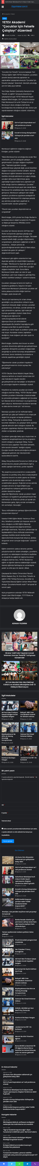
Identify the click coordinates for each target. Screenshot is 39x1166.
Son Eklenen (19, 850)
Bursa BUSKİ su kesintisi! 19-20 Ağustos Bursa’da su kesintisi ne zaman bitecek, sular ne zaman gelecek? (25, 1049)
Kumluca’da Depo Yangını (8, 759)
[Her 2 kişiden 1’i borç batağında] (8, 952)
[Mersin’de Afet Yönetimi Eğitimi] (8, 1039)
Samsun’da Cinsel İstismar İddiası (27, 735)
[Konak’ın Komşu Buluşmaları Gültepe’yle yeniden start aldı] (7, 135)
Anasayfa (6, 14)
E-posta (5, 813)
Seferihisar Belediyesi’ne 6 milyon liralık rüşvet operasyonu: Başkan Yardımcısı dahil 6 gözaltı (25, 880)
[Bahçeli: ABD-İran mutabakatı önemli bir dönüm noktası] (28, 705)
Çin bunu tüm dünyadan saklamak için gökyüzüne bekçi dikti (24, 859)
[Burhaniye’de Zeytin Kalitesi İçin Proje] (8, 972)
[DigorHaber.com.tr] (19, 6)
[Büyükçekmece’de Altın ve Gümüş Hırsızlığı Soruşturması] (10, 727)
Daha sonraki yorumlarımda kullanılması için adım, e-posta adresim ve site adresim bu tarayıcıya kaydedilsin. (19, 832)
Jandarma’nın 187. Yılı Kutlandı (28, 759)
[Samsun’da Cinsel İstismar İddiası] (28, 727)
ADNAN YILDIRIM (10, 35)
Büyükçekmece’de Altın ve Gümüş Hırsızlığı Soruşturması (8, 737)
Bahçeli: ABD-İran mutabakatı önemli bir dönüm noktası (27, 714)
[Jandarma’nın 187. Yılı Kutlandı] (28, 751)
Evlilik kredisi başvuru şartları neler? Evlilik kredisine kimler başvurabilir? (23, 902)
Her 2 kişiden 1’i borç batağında (22, 950)
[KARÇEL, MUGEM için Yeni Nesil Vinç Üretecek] (8, 1011)
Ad (3, 805)
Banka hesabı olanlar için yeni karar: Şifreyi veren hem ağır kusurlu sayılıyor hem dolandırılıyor (26, 923)
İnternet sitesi (6, 821)
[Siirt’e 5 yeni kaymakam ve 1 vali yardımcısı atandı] (7, 125)
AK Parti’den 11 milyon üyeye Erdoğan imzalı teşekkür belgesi (10, 714)
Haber (13, 14)
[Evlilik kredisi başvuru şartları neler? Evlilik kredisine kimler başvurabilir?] (8, 902)
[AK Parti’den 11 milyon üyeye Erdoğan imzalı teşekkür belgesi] (10, 705)
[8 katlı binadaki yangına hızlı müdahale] (8, 943)
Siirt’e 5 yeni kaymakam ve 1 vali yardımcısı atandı (25, 868)
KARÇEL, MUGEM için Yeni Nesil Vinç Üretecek (24, 1009)
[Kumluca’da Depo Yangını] (10, 751)
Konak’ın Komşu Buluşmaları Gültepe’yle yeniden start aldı (25, 135)
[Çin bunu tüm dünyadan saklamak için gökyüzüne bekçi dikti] (8, 860)
